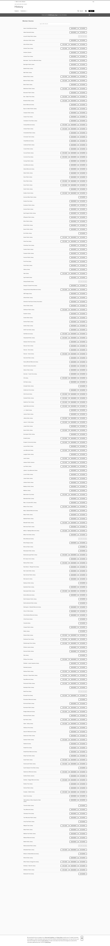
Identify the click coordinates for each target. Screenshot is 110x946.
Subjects (17, 11)
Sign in (91, 11)
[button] (80, 11)
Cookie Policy (48, 942)
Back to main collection (20, 1)
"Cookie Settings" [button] (45, 940)
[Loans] (86, 11)
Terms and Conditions (49, 937)
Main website (73, 28)
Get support (82, 28)
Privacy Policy (60, 937)
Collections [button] (23, 11)
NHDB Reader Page (52, 15)
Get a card (65, 44)
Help (93, 1)
